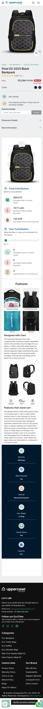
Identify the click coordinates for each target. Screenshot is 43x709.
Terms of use (7, 676)
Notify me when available (24, 702)
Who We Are (31, 668)
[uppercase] (13, 3)
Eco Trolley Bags (9, 642)
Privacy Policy (8, 668)
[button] (38, 3)
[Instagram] (7, 626)
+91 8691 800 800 (21, 612)
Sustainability (31, 672)
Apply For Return (9, 687)
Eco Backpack (15, 65)
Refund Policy (8, 680)
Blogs (4, 683)
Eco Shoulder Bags (10, 649)
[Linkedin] (17, 626)
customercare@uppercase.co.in (23, 609)
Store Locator (32, 683)
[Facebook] (3, 626)
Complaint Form (33, 680)
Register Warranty (33, 676)
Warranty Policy (8, 672)
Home (4, 65)
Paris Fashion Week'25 (11, 657)
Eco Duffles (7, 646)
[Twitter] (12, 626)
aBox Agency (35, 696)
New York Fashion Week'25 (13, 653)
